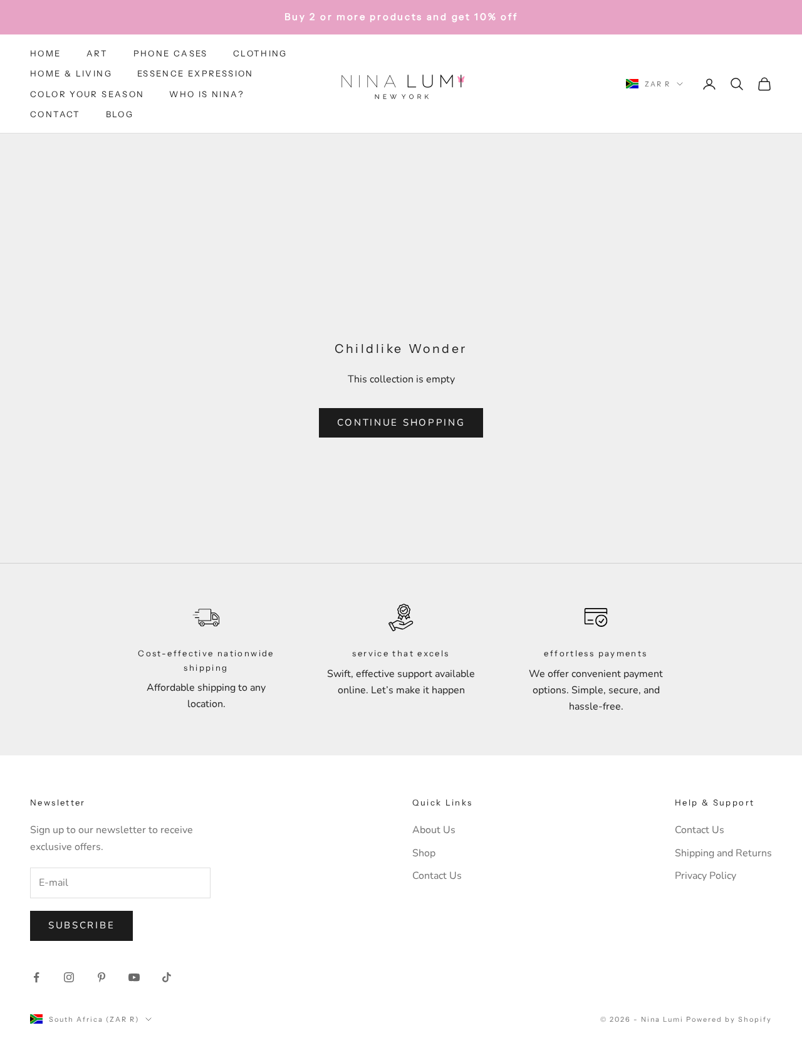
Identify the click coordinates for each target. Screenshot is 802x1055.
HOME (45, 53)
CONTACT (55, 114)
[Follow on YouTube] (134, 977)
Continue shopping (401, 422)
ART (97, 53)
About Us (434, 830)
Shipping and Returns (723, 853)
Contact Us (437, 876)
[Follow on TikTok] (166, 977)
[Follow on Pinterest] (101, 977)
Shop (423, 853)
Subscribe (81, 925)
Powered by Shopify (729, 1019)
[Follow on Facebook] (36, 977)
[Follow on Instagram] (69, 977)
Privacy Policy (705, 876)
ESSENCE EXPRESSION (195, 73)
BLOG (120, 114)
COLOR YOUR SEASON (87, 94)
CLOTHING (260, 53)
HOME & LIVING (71, 73)
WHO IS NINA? (206, 94)
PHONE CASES (170, 53)
